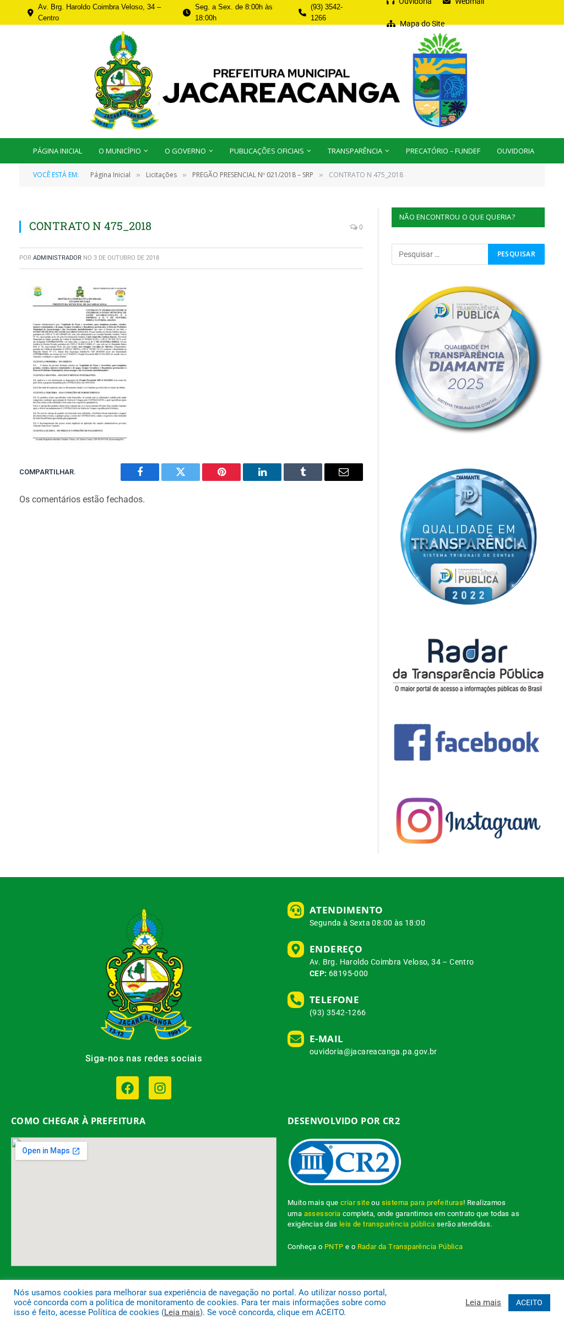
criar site (355, 1202)
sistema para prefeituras (423, 1202)
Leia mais (182, 1312)
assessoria (322, 1213)
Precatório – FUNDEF (443, 151)
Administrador (57, 257)
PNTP (334, 1246)
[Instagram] (160, 1087)
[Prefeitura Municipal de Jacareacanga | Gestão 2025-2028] (281, 81)
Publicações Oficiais (267, 151)
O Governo (185, 151)
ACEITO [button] (529, 1302)
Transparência (355, 151)
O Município (120, 151)
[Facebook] (127, 1087)
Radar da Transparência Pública (410, 1246)
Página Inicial (57, 151)
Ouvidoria (515, 151)
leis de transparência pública (387, 1224)
